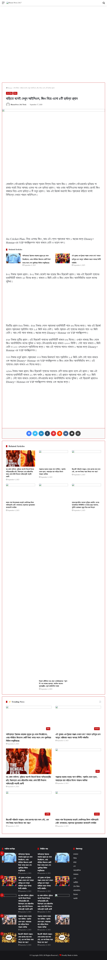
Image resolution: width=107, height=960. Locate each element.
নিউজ (15, 93)
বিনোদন (75, 894)
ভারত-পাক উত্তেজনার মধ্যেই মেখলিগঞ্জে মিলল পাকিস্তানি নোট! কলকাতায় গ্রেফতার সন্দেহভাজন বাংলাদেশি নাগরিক (20, 504)
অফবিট (75, 898)
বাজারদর (75, 874)
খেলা (74, 878)
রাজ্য (74, 862)
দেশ (74, 866)
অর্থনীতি (75, 882)
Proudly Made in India (70, 955)
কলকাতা (75, 854)
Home (10, 88)
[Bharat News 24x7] (14, 3)
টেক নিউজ (16, 88)
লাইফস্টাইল (76, 890)
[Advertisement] (53, 25)
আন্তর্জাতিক (77, 870)
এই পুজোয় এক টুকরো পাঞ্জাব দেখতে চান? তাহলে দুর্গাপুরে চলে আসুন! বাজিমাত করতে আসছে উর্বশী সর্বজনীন (86, 259)
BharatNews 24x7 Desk (18, 105)
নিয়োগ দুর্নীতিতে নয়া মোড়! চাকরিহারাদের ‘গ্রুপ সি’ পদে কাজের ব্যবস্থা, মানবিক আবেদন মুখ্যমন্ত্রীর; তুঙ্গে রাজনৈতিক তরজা (53, 683)
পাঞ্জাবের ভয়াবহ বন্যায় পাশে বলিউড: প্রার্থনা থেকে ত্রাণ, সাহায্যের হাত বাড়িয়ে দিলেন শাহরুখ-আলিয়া (52, 471)
